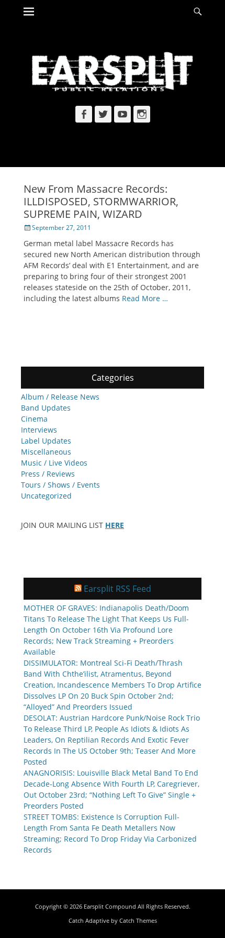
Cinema (34, 419)
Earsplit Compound (110, 906)
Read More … (145, 298)
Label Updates (46, 441)
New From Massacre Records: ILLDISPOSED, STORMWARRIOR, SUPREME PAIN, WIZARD (101, 201)
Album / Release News (60, 397)
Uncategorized (46, 496)
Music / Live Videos (54, 463)
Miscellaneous (46, 452)
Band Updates (46, 408)
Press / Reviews (48, 474)
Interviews (39, 430)
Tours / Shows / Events (60, 485)
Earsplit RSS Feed (117, 588)
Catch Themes (138, 920)
